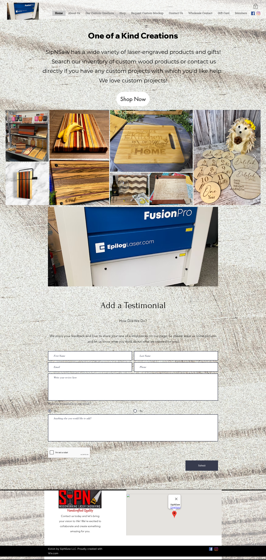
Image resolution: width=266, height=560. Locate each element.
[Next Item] (254, 157)
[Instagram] (258, 13)
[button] (256, 6)
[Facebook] (253, 13)
